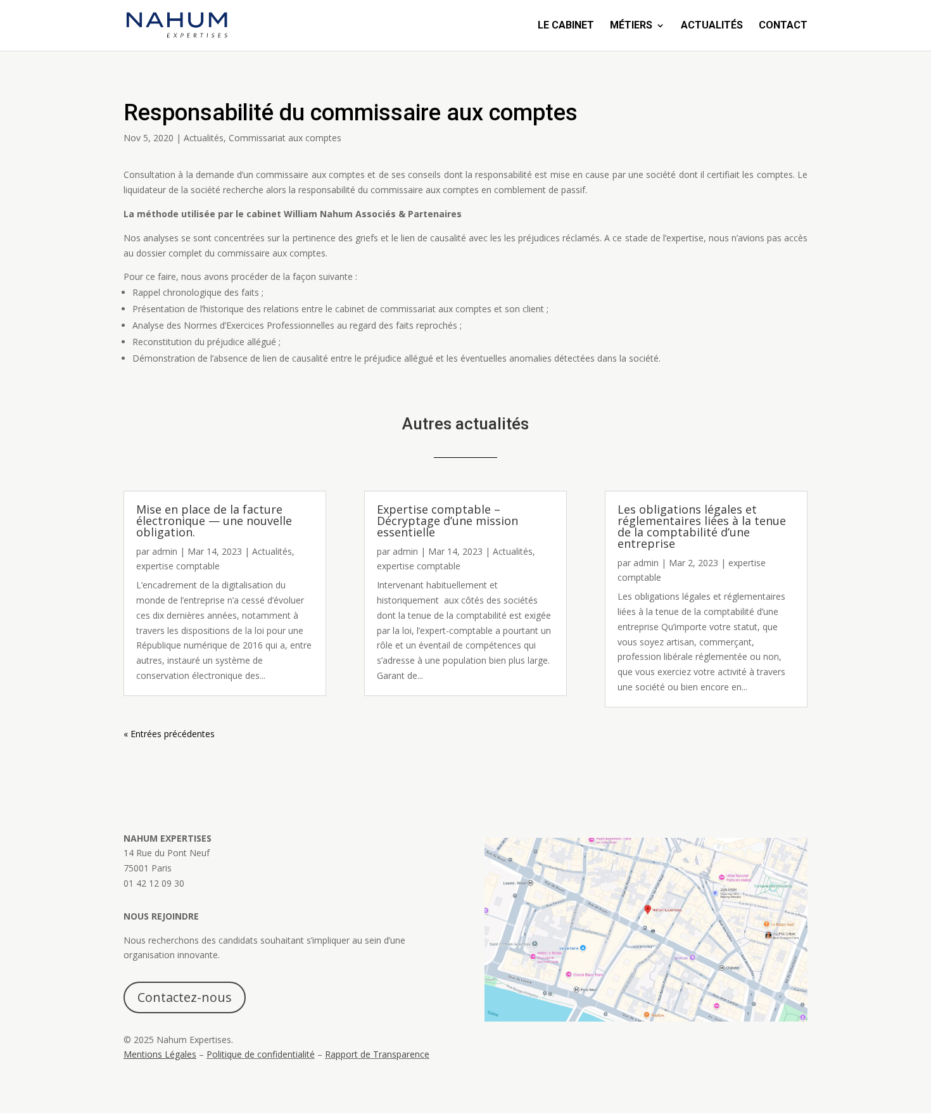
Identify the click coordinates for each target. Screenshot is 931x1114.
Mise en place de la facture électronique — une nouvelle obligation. (214, 521)
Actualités (712, 26)
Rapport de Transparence (377, 1054)
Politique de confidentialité (260, 1054)
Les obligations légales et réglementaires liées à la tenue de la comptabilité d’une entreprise (702, 526)
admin (164, 551)
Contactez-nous (184, 997)
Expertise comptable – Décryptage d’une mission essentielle (447, 521)
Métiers (631, 26)
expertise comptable (178, 566)
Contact (783, 26)
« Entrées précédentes (169, 734)
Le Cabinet (566, 26)
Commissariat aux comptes (285, 138)
